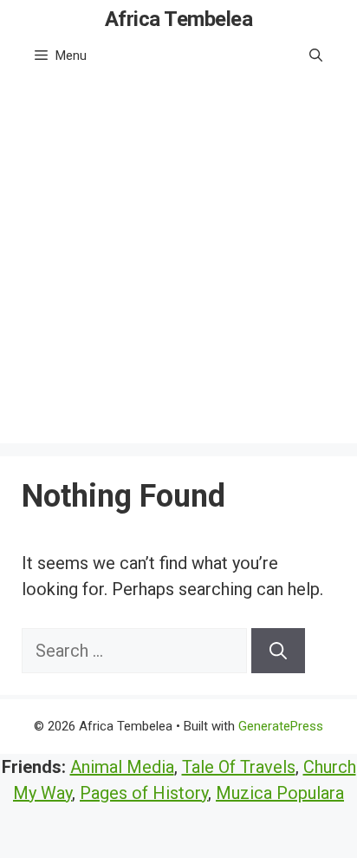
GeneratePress (280, 726)
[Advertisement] (178, 264)
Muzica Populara (280, 793)
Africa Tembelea (179, 19)
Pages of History (144, 793)
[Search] (278, 650)
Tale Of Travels (238, 766)
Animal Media (122, 766)
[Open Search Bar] (315, 55)
